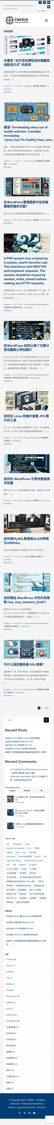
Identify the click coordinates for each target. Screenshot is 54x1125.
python (38, 856)
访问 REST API (12, 898)
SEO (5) (10, 1008)
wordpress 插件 (12, 869)
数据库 (32, 557)
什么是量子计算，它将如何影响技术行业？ (30, 798)
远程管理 (43, 898)
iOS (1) (9, 978)
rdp (45, 856)
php (24, 852)
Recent (27, 791)
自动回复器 (22, 890)
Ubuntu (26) (12, 1015)
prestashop (11, 856)
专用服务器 (39, 161)
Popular (12, 791)
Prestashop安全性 (25, 856)
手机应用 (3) (11, 1039)
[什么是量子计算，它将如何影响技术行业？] (10, 797)
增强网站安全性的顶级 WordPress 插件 (21, 881)
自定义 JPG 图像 (35, 890)
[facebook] (40, 2)
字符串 (40, 881)
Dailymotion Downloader (20, 776)
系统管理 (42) (12, 1058)
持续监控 (10, 886)
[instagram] (48, 2)
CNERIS (31, 1100)
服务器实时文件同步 (23, 886)
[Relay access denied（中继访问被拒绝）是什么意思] (10, 811)
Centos (26, 161)
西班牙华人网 (11, 894)
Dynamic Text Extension (15, 848)
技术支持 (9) (11, 1045)
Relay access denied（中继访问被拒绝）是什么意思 (30, 811)
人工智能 (33, 869)
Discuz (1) (11, 965)
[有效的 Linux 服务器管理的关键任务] (10, 824)
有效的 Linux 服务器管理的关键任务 (29, 824)
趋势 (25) (10, 1082)
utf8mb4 (22, 865)
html (29, 848)
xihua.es (12, 1107)
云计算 (23, 869)
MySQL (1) (11, 984)
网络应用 (43, 86)
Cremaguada (17, 844)
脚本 (5, 164)
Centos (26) (11, 959)
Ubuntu (32, 161)
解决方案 (23, 894)
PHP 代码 (32, 852)
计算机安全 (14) (13, 1076)
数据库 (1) (10, 1052)
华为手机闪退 (11, 877)
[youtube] (48, 6)
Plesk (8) (10, 990)
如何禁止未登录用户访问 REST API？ (19, 741)
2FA (8, 844)
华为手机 (32, 873)
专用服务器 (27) (13, 1027)
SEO (8, 865)
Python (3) (11, 1002)
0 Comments (13, 164)
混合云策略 (11, 890)
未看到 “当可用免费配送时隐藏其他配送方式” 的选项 (25, 752)
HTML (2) (10, 971)
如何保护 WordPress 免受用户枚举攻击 (20, 748)
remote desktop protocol (33, 861)
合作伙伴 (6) (11, 1033)
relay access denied (14, 861)
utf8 (14, 865)
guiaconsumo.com (26, 1107)
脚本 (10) (10, 1070)
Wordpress (28, 86)
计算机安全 (10, 692)
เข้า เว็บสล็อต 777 (17, 769)
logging (9, 852)
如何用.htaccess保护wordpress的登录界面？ (23, 738)
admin (8, 86)
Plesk (32, 304)
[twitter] (44, 2)
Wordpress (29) (13, 1021)
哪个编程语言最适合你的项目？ (31, 877)
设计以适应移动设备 (36, 894)
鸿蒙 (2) (10, 1088)
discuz (27, 844)
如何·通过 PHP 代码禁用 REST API (18, 745)
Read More (7, 92)
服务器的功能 (39, 886)
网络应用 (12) (12, 1064)
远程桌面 (33, 898)
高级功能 (10, 902)
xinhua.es (41, 1107)
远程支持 (23, 898)
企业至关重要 (11, 873)
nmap (17, 852)
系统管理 (36, 86)
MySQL (27, 557)
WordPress (38, 1103)
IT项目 (37, 848)
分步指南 (23, 873)
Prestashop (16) (13, 996)
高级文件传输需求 (22, 902)
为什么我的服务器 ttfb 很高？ (24, 664)
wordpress (33, 865)
